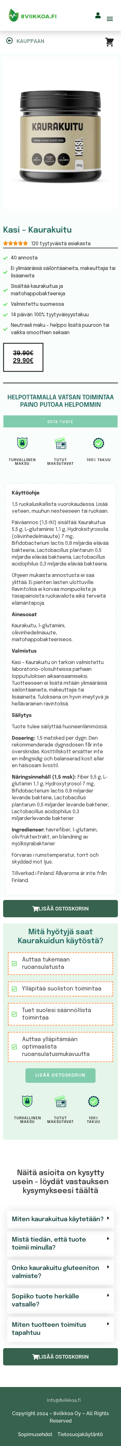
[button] (110, 19)
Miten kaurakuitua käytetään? (58, 1219)
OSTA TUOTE (60, 421)
